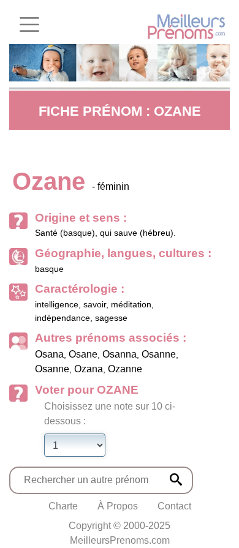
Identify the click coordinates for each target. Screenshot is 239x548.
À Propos (117, 506)
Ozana (88, 369)
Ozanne (125, 369)
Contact (174, 506)
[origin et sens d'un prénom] (176, 479)
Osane (83, 354)
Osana (49, 354)
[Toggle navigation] (29, 24)
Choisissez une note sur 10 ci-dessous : (109, 413)
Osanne (159, 354)
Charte (63, 506)
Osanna (119, 354)
